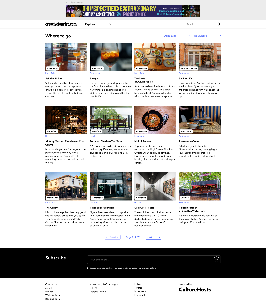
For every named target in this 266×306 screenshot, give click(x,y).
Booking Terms (53, 298)
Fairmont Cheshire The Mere (106, 141)
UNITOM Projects (144, 207)
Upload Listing (98, 291)
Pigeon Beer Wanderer (102, 207)
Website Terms (53, 295)
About (48, 288)
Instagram (140, 291)
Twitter (138, 288)
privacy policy (148, 268)
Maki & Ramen (142, 141)
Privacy (49, 291)
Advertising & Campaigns (104, 284)
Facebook (139, 295)
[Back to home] (61, 25)
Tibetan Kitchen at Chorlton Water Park (192, 209)
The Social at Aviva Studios (143, 80)
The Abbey (51, 207)
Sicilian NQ (185, 78)
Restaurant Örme (189, 141)
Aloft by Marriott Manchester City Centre (64, 143)
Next (149, 237)
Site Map (95, 288)
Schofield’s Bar (53, 78)
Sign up (217, 259)
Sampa (94, 78)
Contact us (51, 284)
